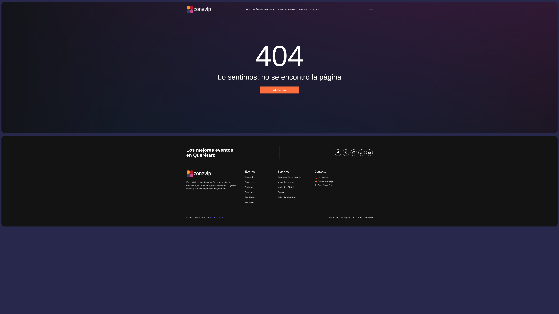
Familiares (250, 197)
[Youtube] (369, 152)
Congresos (250, 182)
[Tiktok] (361, 152)
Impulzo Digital (216, 217)
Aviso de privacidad (287, 197)
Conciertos (250, 177)
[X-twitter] (346, 152)
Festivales (250, 202)
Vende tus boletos (286, 182)
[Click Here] (371, 10)
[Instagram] (354, 152)
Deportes (249, 192)
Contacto (282, 192)
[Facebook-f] (338, 152)
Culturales (249, 187)
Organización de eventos (289, 177)
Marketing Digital (285, 187)
